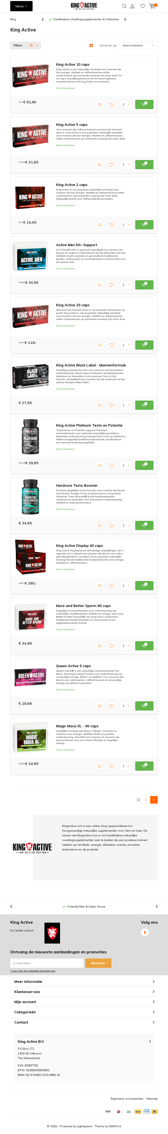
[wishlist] (143, 6)
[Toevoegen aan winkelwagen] (144, 104)
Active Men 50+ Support (76, 245)
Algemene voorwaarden (126, 1098)
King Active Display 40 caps (79, 545)
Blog (13, 19)
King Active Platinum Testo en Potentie (89, 425)
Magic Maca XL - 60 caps (77, 726)
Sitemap (152, 1098)
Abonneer (98, 963)
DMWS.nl (115, 1126)
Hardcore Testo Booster (77, 485)
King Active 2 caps (71, 184)
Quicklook (99, 104)
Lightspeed (84, 1126)
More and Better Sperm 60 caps (83, 606)
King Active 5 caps (71, 124)
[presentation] (45, 19)
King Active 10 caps (73, 64)
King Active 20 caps (73, 305)
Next (154, 800)
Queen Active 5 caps (73, 666)
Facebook (145, 932)
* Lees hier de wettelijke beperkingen (32, 970)
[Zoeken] (125, 6)
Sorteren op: (108, 45)
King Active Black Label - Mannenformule (91, 365)
